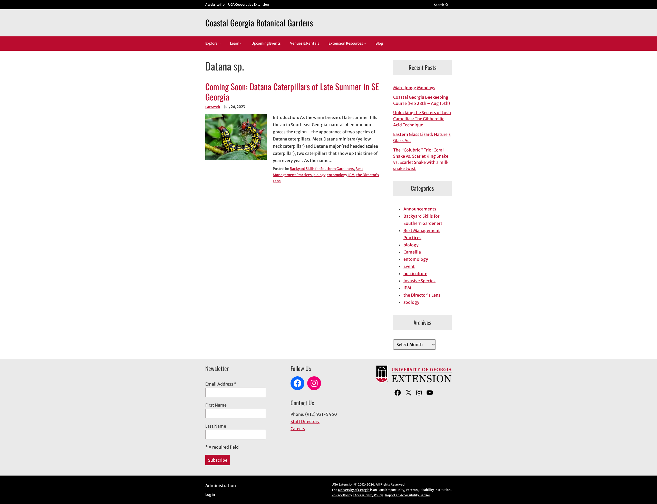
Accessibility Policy (368, 495)
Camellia (412, 252)
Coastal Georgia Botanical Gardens (259, 22)
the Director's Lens (421, 295)
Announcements (419, 208)
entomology (337, 175)
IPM (351, 175)
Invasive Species (419, 280)
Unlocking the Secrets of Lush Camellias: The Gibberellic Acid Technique (422, 118)
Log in (210, 494)
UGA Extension (343, 484)
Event (409, 266)
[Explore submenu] (219, 44)
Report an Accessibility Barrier (407, 495)
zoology (411, 302)
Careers (298, 428)
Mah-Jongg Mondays (414, 87)
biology (319, 175)
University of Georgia (354, 490)
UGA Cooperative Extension (248, 4)
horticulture (415, 273)
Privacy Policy (342, 495)
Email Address (221, 384)
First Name (216, 405)
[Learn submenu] (241, 44)
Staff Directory (305, 421)
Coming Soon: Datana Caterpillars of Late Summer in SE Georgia (292, 92)
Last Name (215, 426)
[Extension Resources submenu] (365, 44)
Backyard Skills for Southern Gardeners (322, 169)
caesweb (212, 107)
